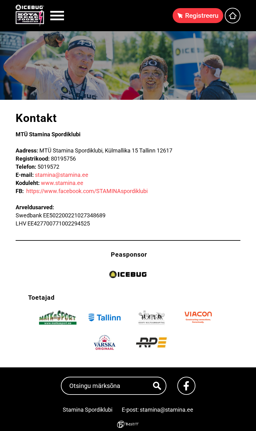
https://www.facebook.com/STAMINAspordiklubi (87, 191)
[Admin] (2, 4)
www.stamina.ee (62, 183)
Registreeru (202, 15)
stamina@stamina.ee (61, 175)
